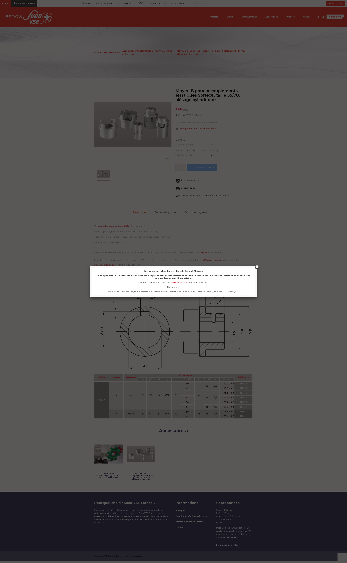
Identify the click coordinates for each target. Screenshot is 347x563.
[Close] (256, 267)
